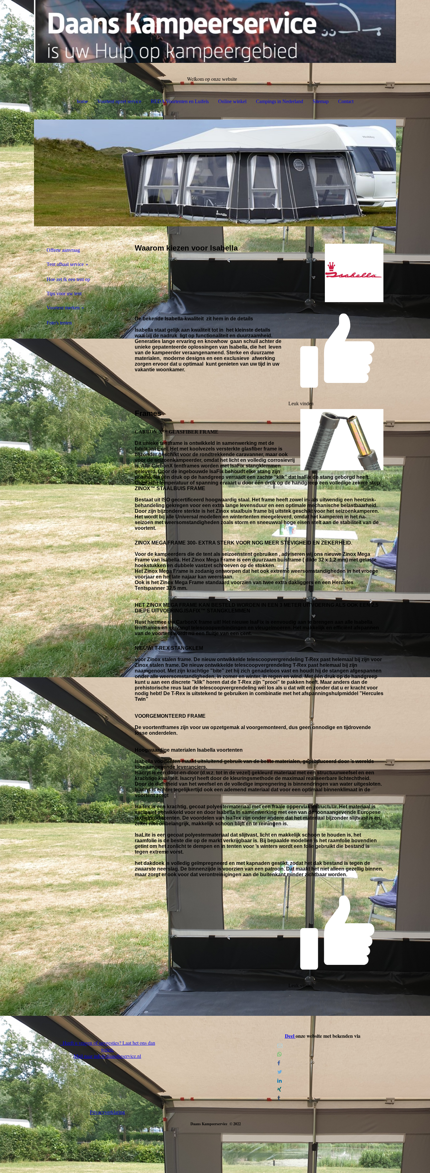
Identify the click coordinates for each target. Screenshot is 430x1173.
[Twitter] (279, 1072)
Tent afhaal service (65, 264)
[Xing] (279, 1089)
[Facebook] (278, 1063)
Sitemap (321, 101)
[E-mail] (279, 1045)
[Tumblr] (278, 1098)
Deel (290, 1035)
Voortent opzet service (119, 101)
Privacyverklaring (107, 1112)
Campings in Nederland (279, 101)
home (82, 101)
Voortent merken (63, 307)
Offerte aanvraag (63, 250)
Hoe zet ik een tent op (68, 279)
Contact (346, 101)
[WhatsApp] (279, 1054)
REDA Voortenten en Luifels (180, 101)
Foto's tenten (59, 322)
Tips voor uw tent (64, 293)
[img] (215, 31)
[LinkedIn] (279, 1080)
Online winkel (232, 101)
